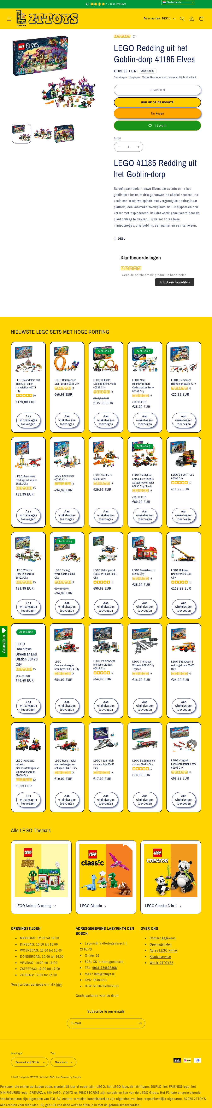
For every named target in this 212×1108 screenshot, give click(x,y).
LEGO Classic (91, 905)
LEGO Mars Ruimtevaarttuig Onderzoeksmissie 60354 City (143, 385)
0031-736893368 (104, 967)
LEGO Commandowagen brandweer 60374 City (67, 665)
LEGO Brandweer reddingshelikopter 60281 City (26, 480)
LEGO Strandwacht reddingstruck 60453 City (183, 665)
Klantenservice (160, 956)
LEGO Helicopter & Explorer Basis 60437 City (105, 573)
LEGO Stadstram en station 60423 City (143, 762)
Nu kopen (157, 113)
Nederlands (174, 2)
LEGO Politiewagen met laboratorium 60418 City (104, 664)
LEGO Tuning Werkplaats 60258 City (64, 573)
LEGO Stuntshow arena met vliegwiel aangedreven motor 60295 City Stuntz (143, 480)
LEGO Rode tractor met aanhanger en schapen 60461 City (65, 764)
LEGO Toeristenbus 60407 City (143, 572)
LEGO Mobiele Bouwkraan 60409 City (181, 573)
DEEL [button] (121, 238)
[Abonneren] (140, 1023)
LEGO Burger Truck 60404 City (182, 476)
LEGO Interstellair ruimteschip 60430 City (103, 764)
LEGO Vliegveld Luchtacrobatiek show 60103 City (183, 764)
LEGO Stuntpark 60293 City (102, 477)
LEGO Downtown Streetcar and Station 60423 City (27, 654)
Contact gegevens (163, 938)
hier (59, 984)
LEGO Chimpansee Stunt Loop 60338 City (67, 382)
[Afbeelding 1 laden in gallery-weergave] (21, 133)
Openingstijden (161, 944)
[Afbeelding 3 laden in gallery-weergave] (63, 133)
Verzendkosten (150, 77)
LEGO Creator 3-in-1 (161, 905)
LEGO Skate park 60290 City (64, 477)
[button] (9, 18)
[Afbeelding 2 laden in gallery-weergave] (42, 133)
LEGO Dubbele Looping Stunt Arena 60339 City (104, 383)
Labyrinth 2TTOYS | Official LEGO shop (39, 1077)
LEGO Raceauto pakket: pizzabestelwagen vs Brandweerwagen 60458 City (28, 768)
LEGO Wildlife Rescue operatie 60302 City (25, 573)
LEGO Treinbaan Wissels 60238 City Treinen (143, 665)
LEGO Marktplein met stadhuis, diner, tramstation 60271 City (28, 385)
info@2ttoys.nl (104, 974)
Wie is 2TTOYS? (161, 962)
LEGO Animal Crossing (34, 905)
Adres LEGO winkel (164, 950)
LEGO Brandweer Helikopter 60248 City (183, 382)
